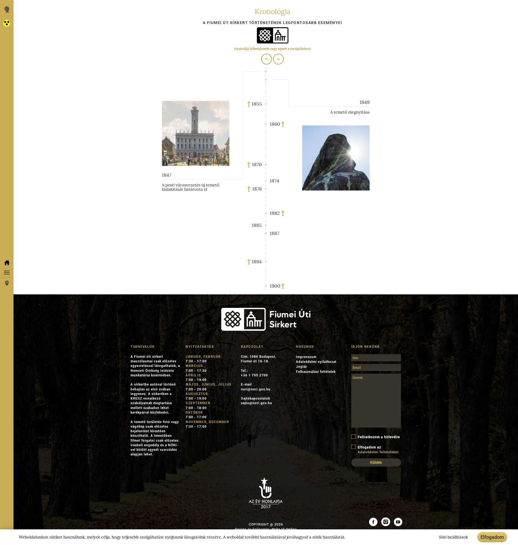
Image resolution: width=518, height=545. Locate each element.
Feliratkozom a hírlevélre (379, 437)
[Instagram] (385, 521)
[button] (6, 23)
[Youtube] (398, 521)
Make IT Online (284, 529)
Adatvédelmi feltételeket (378, 452)
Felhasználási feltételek (316, 371)
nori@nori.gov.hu (256, 389)
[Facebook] (373, 521)
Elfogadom (492, 537)
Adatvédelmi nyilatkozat (316, 361)
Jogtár (301, 366)
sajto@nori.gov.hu (256, 403)
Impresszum (306, 357)
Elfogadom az (378, 449)
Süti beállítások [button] (453, 537)
